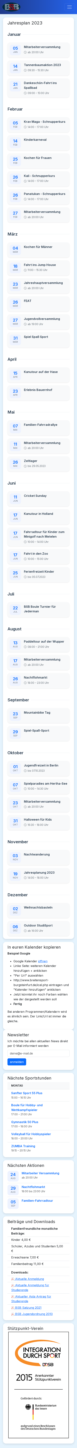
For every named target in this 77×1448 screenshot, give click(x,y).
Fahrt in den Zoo (36, 553)
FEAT (27, 301)
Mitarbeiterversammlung (42, 47)
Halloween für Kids (38, 819)
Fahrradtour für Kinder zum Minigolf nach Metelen (44, 534)
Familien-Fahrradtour (37, 1200)
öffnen (42, 961)
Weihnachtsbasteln (38, 907)
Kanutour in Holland (38, 514)
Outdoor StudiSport (38, 925)
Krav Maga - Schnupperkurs (44, 122)
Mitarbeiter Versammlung (40, 1173)
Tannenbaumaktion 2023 (42, 65)
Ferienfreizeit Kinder (39, 571)
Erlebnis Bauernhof (38, 390)
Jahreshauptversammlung (43, 283)
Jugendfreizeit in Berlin (41, 765)
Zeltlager (30, 461)
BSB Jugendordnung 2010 (33, 1314)
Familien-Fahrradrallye (40, 425)
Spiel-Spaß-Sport (36, 730)
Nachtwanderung (37, 854)
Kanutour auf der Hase (41, 372)
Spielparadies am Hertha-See (45, 783)
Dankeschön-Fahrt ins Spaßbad (40, 85)
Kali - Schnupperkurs (39, 176)
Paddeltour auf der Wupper (44, 641)
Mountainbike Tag (37, 712)
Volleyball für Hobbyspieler (31, 1134)
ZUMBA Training (23, 1146)
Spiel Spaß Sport (36, 337)
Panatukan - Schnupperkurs (44, 194)
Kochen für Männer (38, 247)
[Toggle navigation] (69, 7)
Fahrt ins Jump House (40, 265)
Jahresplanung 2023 (39, 872)
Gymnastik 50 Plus (24, 1122)
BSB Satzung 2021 (27, 1307)
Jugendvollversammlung (42, 319)
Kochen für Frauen (38, 158)
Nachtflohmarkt (35, 677)
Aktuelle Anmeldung (29, 1279)
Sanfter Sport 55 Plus (26, 1093)
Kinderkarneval (35, 139)
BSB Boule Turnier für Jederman (40, 609)
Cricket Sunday (35, 496)
